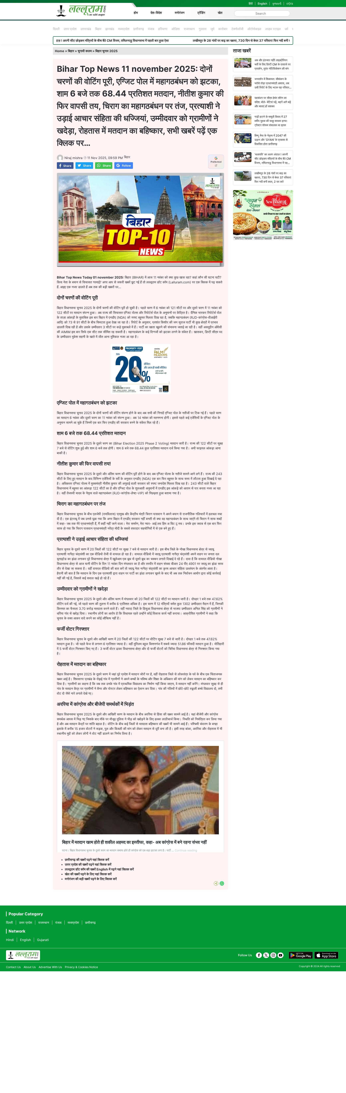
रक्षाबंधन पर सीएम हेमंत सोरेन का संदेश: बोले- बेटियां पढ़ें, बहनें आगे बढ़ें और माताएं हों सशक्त (272, 102)
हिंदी (251, 3)
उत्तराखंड (85, 29)
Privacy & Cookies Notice (81, 967)
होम (136, 13)
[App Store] (326, 955)
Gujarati (43, 940)
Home (59, 51)
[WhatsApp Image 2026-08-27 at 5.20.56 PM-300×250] (141, 393)
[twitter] (266, 955)
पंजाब (151, 29)
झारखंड (109, 29)
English (262, 3)
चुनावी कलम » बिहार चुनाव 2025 (98, 51)
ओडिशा (175, 29)
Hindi (10, 940)
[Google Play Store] (301, 955)
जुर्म (212, 29)
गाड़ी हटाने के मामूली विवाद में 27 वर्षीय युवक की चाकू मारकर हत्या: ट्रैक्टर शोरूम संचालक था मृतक (270, 121)
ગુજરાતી (276, 3)
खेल (220, 13)
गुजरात (202, 29)
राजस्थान (189, 29)
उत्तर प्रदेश (70, 29)
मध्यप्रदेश (123, 29)
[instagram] (273, 955)
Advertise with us (50, 967)
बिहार (98, 29)
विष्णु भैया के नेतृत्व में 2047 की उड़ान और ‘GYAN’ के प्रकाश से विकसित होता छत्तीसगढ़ (271, 140)
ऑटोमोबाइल (254, 29)
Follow (126, 165)
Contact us (13, 967)
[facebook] (259, 955)
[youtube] (280, 955)
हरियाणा (162, 29)
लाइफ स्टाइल (273, 29)
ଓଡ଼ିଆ (289, 3)
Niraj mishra (73, 158)
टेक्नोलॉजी (237, 29)
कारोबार (222, 29)
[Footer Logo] (23, 955)
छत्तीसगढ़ (138, 29)
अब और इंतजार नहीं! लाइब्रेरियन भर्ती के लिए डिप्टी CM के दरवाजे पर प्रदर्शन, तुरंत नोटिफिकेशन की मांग (272, 64)
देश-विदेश (156, 13)
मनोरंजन (179, 13)
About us (30, 967)
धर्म (286, 29)
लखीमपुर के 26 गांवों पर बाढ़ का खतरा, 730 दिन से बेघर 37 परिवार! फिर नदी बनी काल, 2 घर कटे (198, 40)
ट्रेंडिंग (201, 13)
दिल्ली (56, 29)
